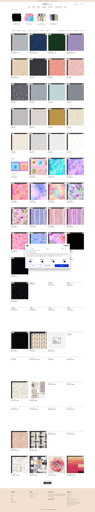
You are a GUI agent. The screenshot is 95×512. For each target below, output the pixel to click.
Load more (47, 483)
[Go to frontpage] (47, 4)
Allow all (61, 265)
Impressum (13, 500)
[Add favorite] (27, 34)
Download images (14, 502)
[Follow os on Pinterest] (53, 499)
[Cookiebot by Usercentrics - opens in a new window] (64, 245)
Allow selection (47, 265)
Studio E (16, 9)
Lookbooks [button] (44, 7)
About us (12, 493)
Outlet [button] (65, 7)
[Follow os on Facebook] (49, 499)
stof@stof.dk (69, 497)
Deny (33, 265)
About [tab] (62, 248)
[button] (80, 4)
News (12, 496)
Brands (12, 9)
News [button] (29, 7)
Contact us (12, 495)
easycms (51, 509)
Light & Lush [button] (50, 7)
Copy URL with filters (61, 30)
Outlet (12, 498)
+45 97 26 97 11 (69, 495)
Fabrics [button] (33, 7)
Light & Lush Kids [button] (58, 7)
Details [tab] (47, 248)
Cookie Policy (32, 496)
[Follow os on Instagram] (51, 499)
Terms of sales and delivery (34, 493)
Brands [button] (38, 7)
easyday (54, 509)
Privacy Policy (32, 495)
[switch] (42, 261)
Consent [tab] (32, 248)
